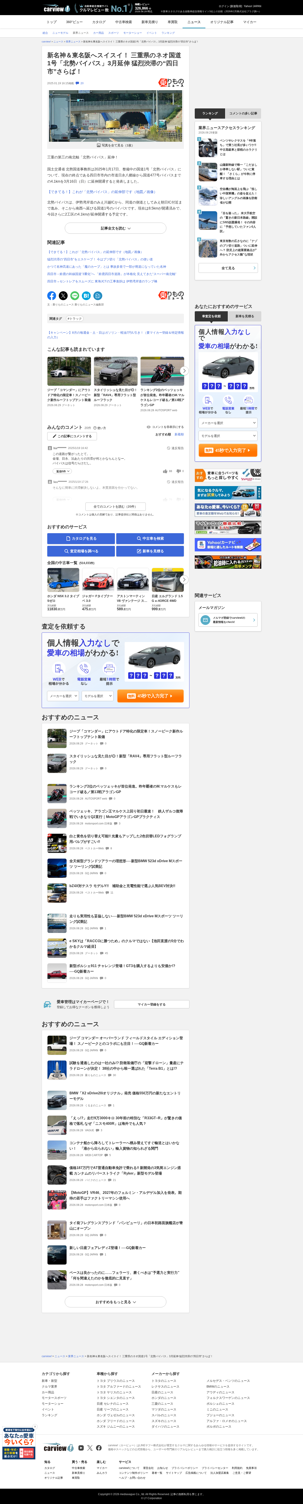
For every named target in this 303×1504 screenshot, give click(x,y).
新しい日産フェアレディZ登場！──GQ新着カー (107, 1248)
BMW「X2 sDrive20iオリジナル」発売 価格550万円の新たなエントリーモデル (125, 1096)
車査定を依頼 (211, 316)
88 (170, 471)
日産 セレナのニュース (113, 1403)
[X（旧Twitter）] (90, 1448)
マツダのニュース (164, 1409)
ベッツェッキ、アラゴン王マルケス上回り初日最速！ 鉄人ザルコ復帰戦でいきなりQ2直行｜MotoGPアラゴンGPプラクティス (126, 814)
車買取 (173, 22)
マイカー (249, 22)
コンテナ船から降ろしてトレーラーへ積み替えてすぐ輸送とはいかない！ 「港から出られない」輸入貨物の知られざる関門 (124, 1145)
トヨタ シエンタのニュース (116, 1398)
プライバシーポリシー (184, 1468)
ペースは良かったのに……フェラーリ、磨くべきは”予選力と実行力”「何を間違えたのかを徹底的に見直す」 (124, 1275)
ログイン (224, 6)
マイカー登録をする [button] (152, 1004)
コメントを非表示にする (168, 427)
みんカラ (102, 1472)
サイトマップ (174, 1472)
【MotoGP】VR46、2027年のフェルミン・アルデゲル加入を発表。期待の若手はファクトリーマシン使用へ (125, 1195)
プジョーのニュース (220, 1415)
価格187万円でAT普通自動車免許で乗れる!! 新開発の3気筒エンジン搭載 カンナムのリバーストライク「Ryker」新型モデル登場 (125, 1170)
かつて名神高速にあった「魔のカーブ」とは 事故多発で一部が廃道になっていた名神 (106, 266)
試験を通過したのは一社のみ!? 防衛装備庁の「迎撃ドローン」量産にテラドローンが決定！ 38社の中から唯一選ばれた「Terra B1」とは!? (126, 1065)
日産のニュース (162, 1392)
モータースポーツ (54, 1398)
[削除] (35, 1426)
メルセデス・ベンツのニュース (228, 1380)
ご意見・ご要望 (241, 1472)
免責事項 (251, 1468)
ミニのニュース (217, 1409)
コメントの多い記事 (243, 113)
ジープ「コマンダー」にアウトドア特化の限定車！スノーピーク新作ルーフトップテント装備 (69, 395)
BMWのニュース (218, 1386)
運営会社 (148, 1468)
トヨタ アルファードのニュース (119, 1386)
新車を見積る (153, 551)
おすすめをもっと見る (113, 1302)
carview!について (129, 1468)
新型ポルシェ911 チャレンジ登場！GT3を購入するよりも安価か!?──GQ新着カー (122, 968)
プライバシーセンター (215, 1468)
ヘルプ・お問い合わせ (132, 1477)
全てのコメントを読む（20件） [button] (116, 506)
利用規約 (237, 1468)
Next (184, 370)
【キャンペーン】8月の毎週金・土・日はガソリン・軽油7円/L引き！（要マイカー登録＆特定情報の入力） (115, 335)
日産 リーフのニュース (113, 1409)
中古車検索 (123, 22)
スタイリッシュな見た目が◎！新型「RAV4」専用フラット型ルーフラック (115, 395)
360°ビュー (74, 22)
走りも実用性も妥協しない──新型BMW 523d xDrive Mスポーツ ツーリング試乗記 (126, 919)
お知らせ (162, 1468)
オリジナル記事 (222, 22)
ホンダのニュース (164, 1398)
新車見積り (150, 22)
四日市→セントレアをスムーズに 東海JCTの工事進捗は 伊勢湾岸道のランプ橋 (102, 281)
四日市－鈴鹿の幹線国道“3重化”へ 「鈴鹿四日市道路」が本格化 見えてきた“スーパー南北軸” (111, 274)
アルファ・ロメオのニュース (227, 1421)
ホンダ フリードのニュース (116, 1421)
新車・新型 (49, 1380)
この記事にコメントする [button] (75, 436)
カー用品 (48, 1392)
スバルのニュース (164, 1415)
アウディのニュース (220, 1392)
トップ (52, 22)
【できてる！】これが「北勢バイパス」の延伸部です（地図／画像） (102, 192)
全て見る (228, 268)
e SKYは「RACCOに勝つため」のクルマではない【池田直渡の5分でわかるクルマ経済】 (126, 943)
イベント (48, 1409)
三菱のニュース (162, 1403)
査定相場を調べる (84, 551)
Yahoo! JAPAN (252, 6)
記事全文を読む (113, 228)
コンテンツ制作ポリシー (133, 1472)
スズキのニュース (164, 1421)
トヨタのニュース (164, 1380)
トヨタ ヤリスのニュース (114, 1392)
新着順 (179, 434)
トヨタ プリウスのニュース (116, 1380)
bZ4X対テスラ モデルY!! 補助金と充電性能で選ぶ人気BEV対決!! (122, 886)
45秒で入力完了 (153, 695)
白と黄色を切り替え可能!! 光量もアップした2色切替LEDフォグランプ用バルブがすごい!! (125, 839)
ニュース (194, 22)
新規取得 (236, 6)
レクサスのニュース (165, 1386)
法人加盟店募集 (219, 1472)
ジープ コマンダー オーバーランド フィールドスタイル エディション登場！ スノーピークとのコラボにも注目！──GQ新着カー (126, 1040)
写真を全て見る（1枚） (118, 145)
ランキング (210, 113)
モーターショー (52, 1403)
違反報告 (177, 448)
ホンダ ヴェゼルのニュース (116, 1415)
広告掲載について (196, 1472)
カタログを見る (84, 538)
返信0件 (61, 471)
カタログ (99, 22)
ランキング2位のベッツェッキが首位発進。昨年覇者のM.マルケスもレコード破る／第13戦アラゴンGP (162, 397)
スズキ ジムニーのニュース (116, 1426)
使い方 (101, 428)
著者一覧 (157, 1472)
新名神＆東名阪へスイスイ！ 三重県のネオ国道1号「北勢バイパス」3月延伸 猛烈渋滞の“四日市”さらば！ (114, 63)
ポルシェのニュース (220, 1403)
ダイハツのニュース (165, 1426)
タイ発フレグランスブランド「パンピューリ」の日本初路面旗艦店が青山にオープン (126, 1225)
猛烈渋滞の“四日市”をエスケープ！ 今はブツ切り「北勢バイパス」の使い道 (100, 259)
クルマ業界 (49, 1386)
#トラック (75, 318)
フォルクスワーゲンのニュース (228, 1398)
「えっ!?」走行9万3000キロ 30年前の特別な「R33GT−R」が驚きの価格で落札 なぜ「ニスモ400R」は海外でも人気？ (125, 1120)
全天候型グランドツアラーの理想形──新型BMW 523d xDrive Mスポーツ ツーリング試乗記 (125, 863)
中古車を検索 (153, 538)
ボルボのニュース (219, 1426)
